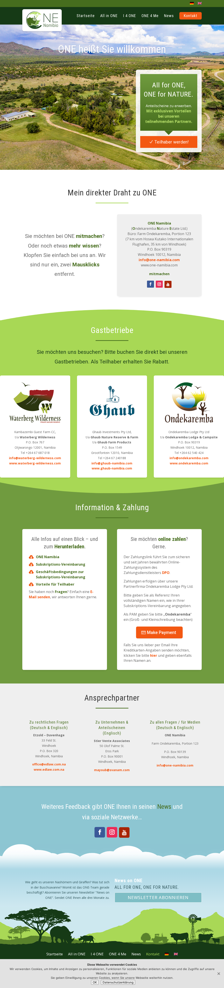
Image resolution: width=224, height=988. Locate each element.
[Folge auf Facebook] (150, 284)
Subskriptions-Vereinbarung (60, 564)
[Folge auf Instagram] (159, 284)
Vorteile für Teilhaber (55, 584)
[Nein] (218, 973)
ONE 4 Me (117, 953)
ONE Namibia (47, 556)
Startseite (54, 953)
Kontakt (152, 953)
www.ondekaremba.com (189, 463)
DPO (166, 572)
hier (153, 655)
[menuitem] (192, 4)
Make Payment (161, 632)
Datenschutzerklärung (118, 982)
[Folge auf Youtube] (168, 284)
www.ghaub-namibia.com (112, 468)
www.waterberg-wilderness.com (35, 463)
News (164, 806)
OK (95, 982)
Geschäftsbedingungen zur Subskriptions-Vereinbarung (60, 574)
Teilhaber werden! (171, 142)
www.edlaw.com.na (49, 769)
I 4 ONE (97, 953)
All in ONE (77, 953)
